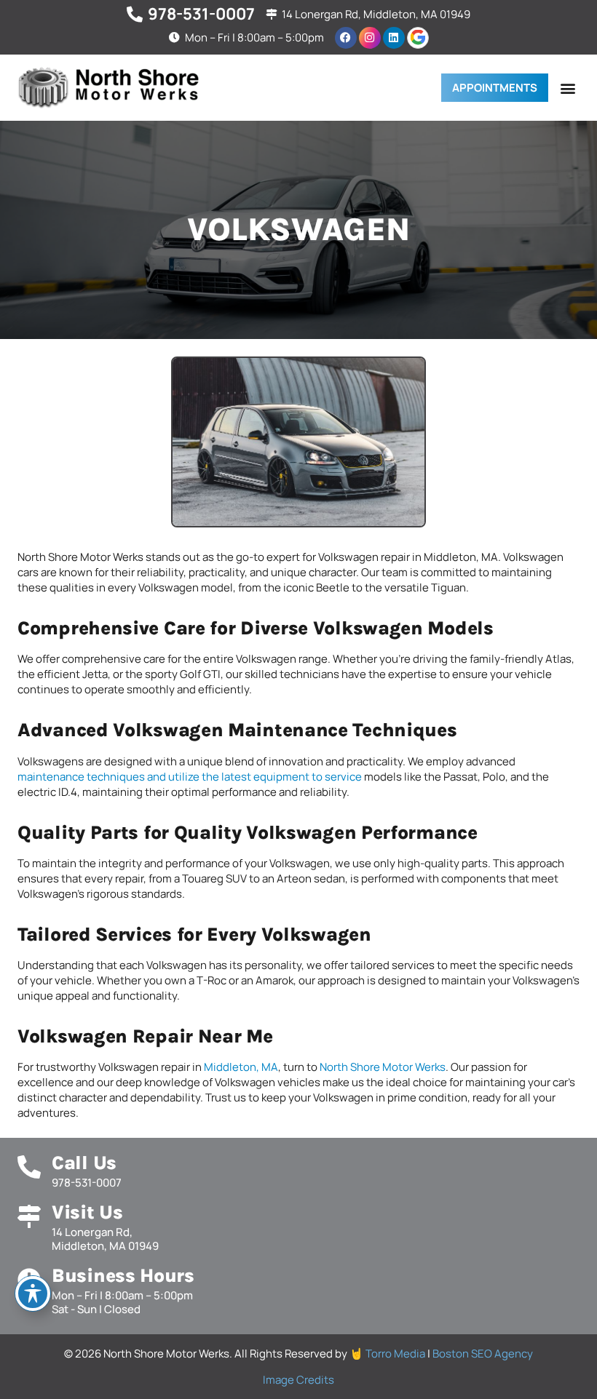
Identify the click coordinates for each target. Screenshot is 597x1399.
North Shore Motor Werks (383, 1067)
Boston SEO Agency (482, 1353)
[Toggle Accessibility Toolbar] (32, 1293)
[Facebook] (346, 38)
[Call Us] (29, 1167)
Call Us (84, 1163)
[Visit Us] (29, 1216)
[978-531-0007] (135, 15)
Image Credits (298, 1379)
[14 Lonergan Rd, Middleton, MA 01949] (271, 14)
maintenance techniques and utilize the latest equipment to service (189, 776)
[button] (568, 88)
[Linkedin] (394, 38)
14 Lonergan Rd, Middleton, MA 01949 (376, 14)
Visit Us (87, 1212)
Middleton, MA (241, 1067)
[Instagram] (370, 38)
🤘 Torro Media (388, 1353)
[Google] (418, 38)
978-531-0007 (201, 14)
